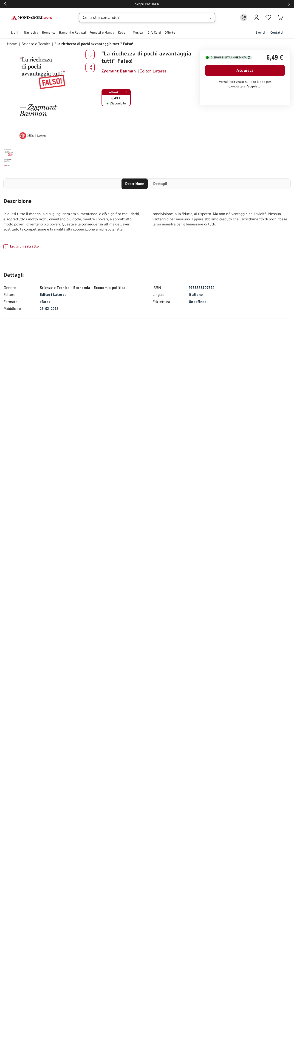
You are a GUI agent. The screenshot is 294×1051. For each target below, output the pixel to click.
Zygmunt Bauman (119, 71)
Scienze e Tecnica (36, 43)
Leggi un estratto (24, 246)
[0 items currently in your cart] (280, 17)
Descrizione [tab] (134, 183)
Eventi (260, 32)
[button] (90, 67)
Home (12, 43)
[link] (243, 17)
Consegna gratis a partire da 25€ (147, 4)
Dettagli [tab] (160, 183)
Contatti (276, 32)
